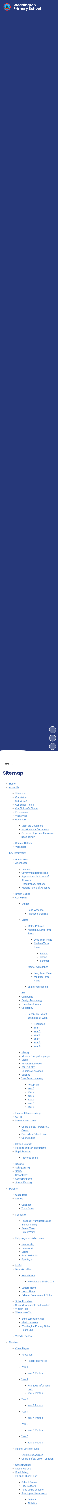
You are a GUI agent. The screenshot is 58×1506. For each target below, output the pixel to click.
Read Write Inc (35, 910)
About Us (14, 787)
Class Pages (22, 1348)
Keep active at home (32, 1489)
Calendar (26, 1204)
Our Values (21, 801)
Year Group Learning (32, 1078)
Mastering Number (38, 966)
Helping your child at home (29, 1238)
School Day (21, 1175)
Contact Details (23, 843)
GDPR (18, 1116)
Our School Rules (24, 804)
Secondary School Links (34, 1134)
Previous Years (29, 1157)
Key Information (17, 853)
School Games (29, 1482)
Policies (25, 869)
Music (24, 1059)
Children (13, 1342)
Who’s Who (21, 815)
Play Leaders (28, 1485)
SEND (18, 1171)
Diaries (19, 1198)
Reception (39, 1023)
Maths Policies (36, 926)
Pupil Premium (23, 1151)
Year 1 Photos (35, 1373)
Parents (13, 1188)
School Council (23, 1464)
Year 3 (37, 1035)
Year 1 (37, 1027)
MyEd (18, 1265)
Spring (43, 957)
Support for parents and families (32, 1305)
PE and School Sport (26, 1476)
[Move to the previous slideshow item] (52, 738)
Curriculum (21, 897)
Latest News (28, 1291)
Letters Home (29, 1287)
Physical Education (31, 1063)
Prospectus (21, 812)
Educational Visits (31, 1004)
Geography (27, 1007)
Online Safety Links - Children (37, 1458)
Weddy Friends (23, 1336)
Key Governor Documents (35, 829)
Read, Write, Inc (29, 1255)
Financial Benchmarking (28, 1113)
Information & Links (25, 1120)
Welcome (20, 793)
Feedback (20, 1214)
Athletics (32, 1503)
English (25, 903)
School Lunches (23, 1301)
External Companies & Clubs (36, 1295)
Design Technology (31, 1000)
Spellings (26, 1259)
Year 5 (37, 1042)
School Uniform (23, 1178)
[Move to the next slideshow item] (52, 729)
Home (12, 783)
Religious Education (32, 1071)
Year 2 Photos (35, 1393)
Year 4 (37, 1038)
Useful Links (28, 1137)
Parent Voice (28, 1232)
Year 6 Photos (35, 1442)
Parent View (28, 1228)
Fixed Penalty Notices (33, 884)
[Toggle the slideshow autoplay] (52, 746)
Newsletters (28, 1275)
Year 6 (37, 1046)
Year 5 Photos (35, 1430)
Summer (44, 960)
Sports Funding (23, 1182)
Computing (27, 996)
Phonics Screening (38, 913)
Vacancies (20, 846)
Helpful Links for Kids (27, 1448)
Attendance (21, 862)
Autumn (44, 953)
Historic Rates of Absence (35, 887)
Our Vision (20, 797)
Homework (27, 1248)
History (25, 1052)
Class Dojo (21, 1194)
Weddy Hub (21, 1308)
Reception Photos (37, 1360)
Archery (32, 1499)
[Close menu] (50, 7)
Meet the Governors (32, 825)
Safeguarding (22, 1167)
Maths (24, 919)
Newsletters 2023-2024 (41, 1281)
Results (19, 1163)
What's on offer (23, 1312)
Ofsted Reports (23, 1144)
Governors (20, 819)
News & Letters (23, 1269)
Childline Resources (32, 1455)
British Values (22, 893)
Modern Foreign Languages (36, 1056)
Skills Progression (38, 986)
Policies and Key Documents (31, 1147)
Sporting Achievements (34, 1493)
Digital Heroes (23, 1468)
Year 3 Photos (35, 1405)
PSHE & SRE (28, 1067)
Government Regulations (34, 872)
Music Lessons (29, 1322)
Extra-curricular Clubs (32, 1318)
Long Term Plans (43, 939)
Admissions (21, 859)
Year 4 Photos (35, 1417)
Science (25, 1074)
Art (23, 993)
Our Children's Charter (26, 808)
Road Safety (22, 1472)
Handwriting (27, 1244)
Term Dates (27, 1208)
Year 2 (37, 1031)
